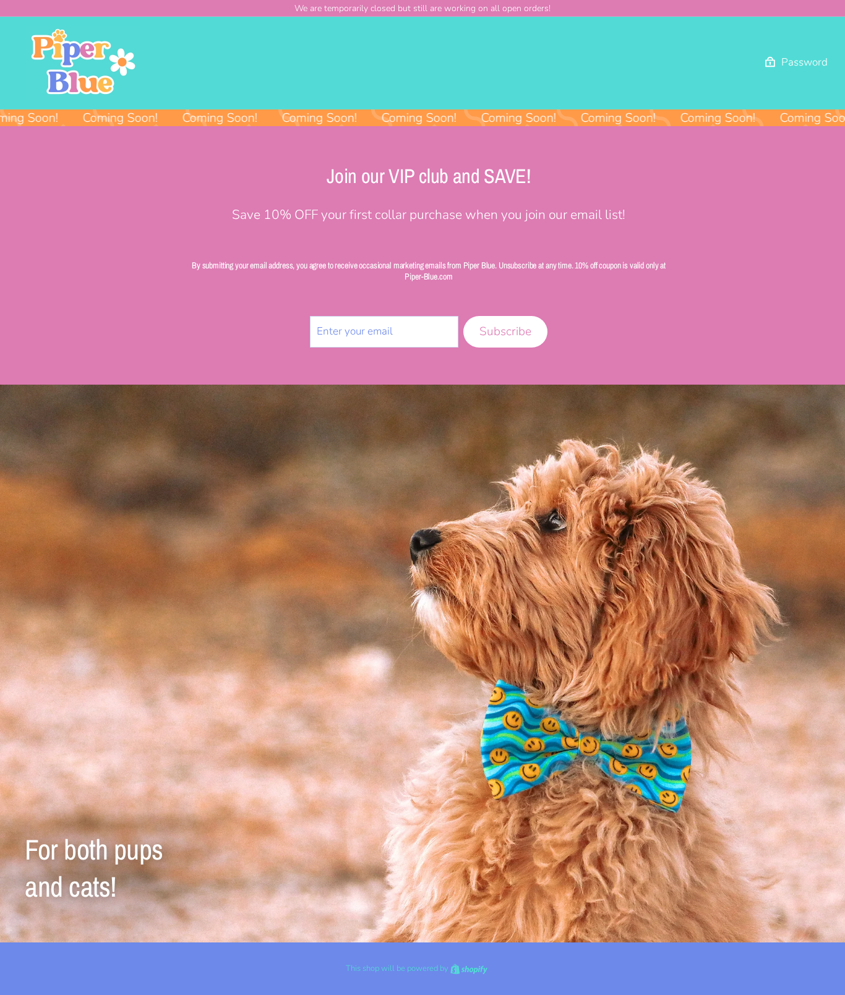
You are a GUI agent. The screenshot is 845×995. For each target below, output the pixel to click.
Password (804, 63)
